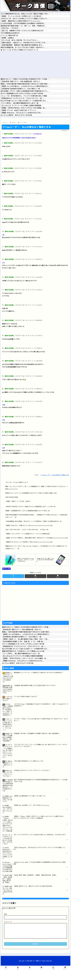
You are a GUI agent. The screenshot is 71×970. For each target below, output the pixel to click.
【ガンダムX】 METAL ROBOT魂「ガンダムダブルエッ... (20, 40)
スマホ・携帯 (7, 568)
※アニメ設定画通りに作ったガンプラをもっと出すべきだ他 (22, 93)
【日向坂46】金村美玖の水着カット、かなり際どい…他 (20, 88)
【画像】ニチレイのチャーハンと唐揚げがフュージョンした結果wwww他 (27, 533)
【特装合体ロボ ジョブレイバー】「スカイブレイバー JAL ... (23, 98)
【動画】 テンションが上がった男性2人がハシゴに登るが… (22, 16)
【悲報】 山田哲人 (7, 38)
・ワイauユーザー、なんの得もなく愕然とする (54, 475)
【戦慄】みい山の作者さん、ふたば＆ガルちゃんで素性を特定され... (25, 86)
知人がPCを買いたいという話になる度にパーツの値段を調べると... (24, 100)
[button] (35, 576)
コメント (8, 922)
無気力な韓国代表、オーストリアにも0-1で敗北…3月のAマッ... (23, 47)
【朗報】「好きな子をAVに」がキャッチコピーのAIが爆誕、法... (24, 108)
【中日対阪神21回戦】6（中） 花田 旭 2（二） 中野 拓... (23, 641)
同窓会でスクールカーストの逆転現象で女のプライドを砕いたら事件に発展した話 (31, 493)
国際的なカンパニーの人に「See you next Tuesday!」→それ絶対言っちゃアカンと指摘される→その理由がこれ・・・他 (36, 547)
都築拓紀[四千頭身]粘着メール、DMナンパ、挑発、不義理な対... (24, 26)
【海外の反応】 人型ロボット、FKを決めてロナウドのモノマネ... (24, 42)
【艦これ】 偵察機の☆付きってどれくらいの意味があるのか (22, 30)
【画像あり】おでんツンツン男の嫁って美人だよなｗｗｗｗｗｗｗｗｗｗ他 (28, 542)
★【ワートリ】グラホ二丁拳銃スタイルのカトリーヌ (19, 50)
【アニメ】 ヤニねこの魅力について (16, 482)
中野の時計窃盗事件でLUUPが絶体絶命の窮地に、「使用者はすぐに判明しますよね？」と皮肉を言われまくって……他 (36, 516)
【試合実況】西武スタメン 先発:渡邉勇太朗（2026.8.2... (21, 81)
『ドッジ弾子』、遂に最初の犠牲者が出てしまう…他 (19, 103)
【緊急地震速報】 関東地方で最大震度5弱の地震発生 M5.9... (22, 45)
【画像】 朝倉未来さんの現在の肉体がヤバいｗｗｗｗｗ (21, 21)
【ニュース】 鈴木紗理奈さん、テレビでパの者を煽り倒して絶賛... (25, 96)
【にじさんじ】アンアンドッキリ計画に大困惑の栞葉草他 (21, 105)
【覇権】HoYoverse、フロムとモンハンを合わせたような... (22, 112)
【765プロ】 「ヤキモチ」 (10, 28)
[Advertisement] (35, 64)
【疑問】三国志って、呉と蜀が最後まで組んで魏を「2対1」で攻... (26, 639)
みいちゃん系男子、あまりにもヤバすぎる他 (16, 115)
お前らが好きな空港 (11, 497)
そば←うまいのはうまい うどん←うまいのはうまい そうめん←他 (26, 529)
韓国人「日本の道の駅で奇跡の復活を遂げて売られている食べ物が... (25, 84)
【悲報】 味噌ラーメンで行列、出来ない (18, 501)
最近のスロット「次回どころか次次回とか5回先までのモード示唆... (25, 79)
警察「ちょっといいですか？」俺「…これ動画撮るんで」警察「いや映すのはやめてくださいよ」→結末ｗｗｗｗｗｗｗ (36, 488)
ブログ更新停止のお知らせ (10, 33)
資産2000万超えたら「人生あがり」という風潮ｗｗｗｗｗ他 (23, 651)
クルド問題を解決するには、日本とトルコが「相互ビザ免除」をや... (25, 14)
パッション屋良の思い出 (9, 35)
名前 (5, 914)
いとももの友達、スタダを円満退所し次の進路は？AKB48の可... (23, 23)
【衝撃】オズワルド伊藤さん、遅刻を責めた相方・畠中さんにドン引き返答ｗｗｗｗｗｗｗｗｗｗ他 (36, 538)
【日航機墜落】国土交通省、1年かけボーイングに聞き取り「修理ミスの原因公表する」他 (33, 521)
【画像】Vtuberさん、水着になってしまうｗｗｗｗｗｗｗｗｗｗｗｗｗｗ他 (28, 525)
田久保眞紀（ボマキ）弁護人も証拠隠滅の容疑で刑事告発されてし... (25, 91)
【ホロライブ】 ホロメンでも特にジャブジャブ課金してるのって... (25, 18)
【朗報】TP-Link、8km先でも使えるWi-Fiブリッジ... (19, 110)
